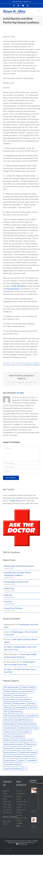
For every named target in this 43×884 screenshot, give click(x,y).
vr (25, 769)
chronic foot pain (20, 695)
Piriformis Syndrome (11, 740)
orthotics (7, 736)
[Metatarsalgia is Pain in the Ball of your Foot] (33, 790)
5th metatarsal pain (11, 687)
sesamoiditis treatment (12, 765)
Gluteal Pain (9, 588)
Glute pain (8, 707)
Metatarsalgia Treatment (26, 724)
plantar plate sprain (23, 748)
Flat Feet (7, 703)
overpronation (18, 736)
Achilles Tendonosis (11, 691)
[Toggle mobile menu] (39, 11)
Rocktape (18, 756)
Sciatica (21, 760)
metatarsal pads (10, 728)
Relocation (8, 756)
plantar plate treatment (28, 752)
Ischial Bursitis (32, 716)
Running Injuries (27, 364)
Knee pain (7, 720)
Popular (33, 782)
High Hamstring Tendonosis (14, 716)
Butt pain (7, 695)
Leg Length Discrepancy (23, 720)
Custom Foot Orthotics (13, 608)
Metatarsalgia (9, 724)
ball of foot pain (27, 691)
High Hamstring (16, 712)
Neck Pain (8, 595)
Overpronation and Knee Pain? (16, 582)
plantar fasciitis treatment (13, 744)
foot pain (31, 703)
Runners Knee (29, 756)
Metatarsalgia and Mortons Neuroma (19, 566)
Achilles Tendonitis (28, 687)
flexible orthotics (19, 703)
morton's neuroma (11, 732)
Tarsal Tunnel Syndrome (13, 769)
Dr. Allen (7, 364)
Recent (39, 783)
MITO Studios (31, 842)
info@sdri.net (27, 2)
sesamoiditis (31, 760)
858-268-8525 (17, 2)
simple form (15, 501)
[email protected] (12, 289)
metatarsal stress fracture (28, 728)
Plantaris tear (31, 744)
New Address (25, 732)
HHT (6, 712)
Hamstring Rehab (20, 707)
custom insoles (9, 699)
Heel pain (33, 707)
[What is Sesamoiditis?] (33, 819)
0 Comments (36, 364)
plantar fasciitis (27, 740)
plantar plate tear (10, 752)
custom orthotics (24, 699)
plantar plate (9, 748)
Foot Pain (8, 601)
